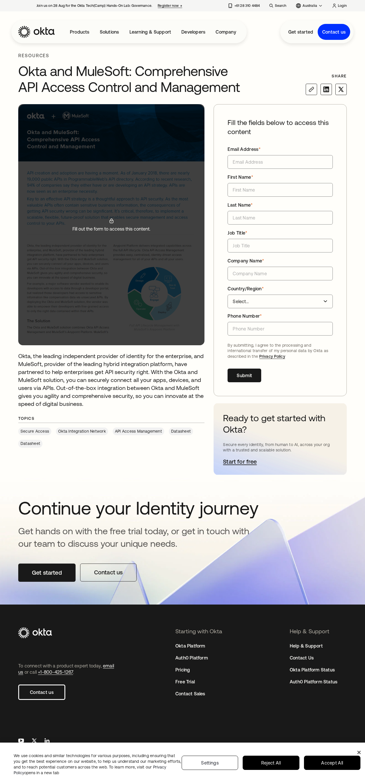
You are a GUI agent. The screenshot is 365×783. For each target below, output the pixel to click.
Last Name (240, 204)
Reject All (271, 762)
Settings (210, 762)
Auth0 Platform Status (313, 681)
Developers (193, 31)
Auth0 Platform (191, 657)
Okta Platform (190, 645)
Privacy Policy (272, 356)
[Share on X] (341, 89)
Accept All (332, 762)
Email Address (244, 149)
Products (80, 31)
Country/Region (246, 288)
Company (226, 31)
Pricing (182, 669)
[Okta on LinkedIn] (47, 741)
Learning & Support (150, 31)
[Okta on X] (34, 741)
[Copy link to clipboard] (311, 89)
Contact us (334, 31)
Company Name (246, 260)
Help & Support (306, 645)
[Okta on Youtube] (21, 741)
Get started (300, 31)
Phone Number (245, 315)
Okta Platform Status (312, 669)
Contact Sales (190, 693)
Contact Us (302, 657)
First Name (240, 177)
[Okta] (36, 32)
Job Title (237, 232)
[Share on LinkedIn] (326, 89)
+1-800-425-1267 (55, 672)
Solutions (109, 31)
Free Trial (185, 681)
